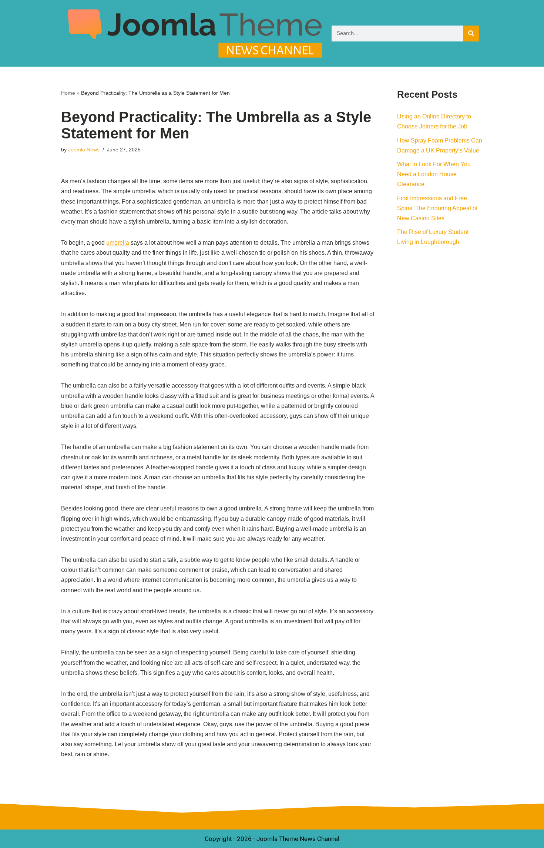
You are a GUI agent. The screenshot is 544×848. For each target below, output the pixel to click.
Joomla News (84, 149)
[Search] (471, 33)
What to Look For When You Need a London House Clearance (434, 174)
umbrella (117, 242)
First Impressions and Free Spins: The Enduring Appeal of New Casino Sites (437, 208)
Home (68, 93)
